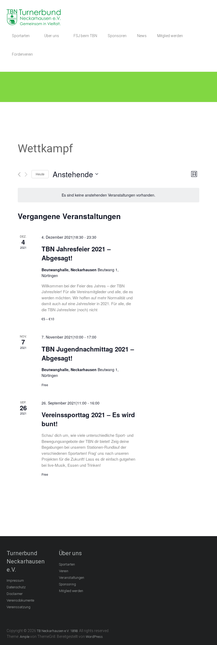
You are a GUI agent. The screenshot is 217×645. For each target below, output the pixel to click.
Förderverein (22, 54)
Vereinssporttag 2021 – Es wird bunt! (88, 419)
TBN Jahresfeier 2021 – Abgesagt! (76, 253)
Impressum (15, 580)
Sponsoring (67, 584)
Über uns (51, 36)
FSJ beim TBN (85, 36)
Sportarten (21, 36)
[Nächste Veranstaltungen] (26, 174)
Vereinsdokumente (20, 600)
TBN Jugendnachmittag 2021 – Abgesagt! (88, 353)
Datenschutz (16, 587)
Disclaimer (15, 594)
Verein (63, 571)
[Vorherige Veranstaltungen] (19, 174)
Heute (40, 174)
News (142, 36)
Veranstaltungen (71, 578)
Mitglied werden (170, 36)
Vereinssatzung (18, 607)
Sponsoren (117, 36)
